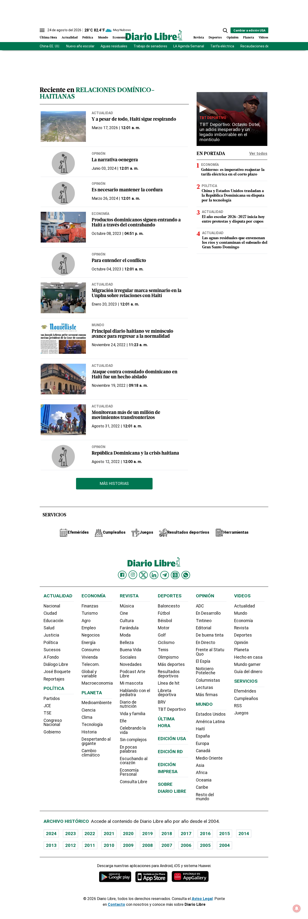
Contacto (116, 904)
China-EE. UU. (50, 46)
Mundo (103, 37)
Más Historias (114, 483)
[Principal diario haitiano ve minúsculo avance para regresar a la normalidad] (63, 338)
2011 (89, 845)
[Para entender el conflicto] (63, 263)
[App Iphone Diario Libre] (151, 876)
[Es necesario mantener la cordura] (63, 193)
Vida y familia (132, 713)
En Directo (205, 642)
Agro (86, 620)
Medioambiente (97, 702)
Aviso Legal (202, 898)
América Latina (210, 721)
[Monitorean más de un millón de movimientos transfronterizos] (63, 419)
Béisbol (165, 620)
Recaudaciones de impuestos (263, 46)
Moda (125, 635)
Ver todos (258, 153)
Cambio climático (91, 752)
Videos (263, 37)
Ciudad (50, 613)
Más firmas (207, 694)
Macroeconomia (97, 683)
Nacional (52, 606)
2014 (243, 833)
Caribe (202, 787)
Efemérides (245, 691)
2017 (186, 833)
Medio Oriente (209, 758)
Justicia (51, 635)
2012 (70, 845)
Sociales (128, 657)
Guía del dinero (248, 671)
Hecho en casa (248, 657)
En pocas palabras (128, 749)
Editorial (203, 627)
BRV (162, 702)
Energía (89, 642)
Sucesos (52, 649)
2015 (224, 833)
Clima (87, 717)
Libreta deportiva (167, 692)
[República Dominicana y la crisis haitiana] (63, 456)
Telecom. (91, 664)
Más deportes (171, 664)
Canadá (203, 750)
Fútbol (164, 613)
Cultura (127, 620)
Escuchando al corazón (134, 760)
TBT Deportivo (212, 118)
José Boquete (57, 671)
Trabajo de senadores (150, 46)
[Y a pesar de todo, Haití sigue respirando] (63, 126)
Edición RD (170, 751)
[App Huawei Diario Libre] (190, 876)
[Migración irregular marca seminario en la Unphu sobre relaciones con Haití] (63, 297)
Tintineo (204, 620)
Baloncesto (169, 606)
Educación (53, 620)
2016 (205, 833)
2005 (205, 845)
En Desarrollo (208, 613)
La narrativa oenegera (115, 160)
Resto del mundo (205, 796)
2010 (109, 845)
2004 (224, 845)
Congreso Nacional (53, 722)
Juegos (241, 713)
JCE (47, 705)
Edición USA (172, 738)
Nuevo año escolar (80, 46)
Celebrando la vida (133, 730)
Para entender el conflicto (119, 261)
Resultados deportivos (169, 673)
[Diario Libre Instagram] (132, 574)
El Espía (203, 661)
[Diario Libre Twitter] (143, 575)
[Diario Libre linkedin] (154, 575)
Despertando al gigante (96, 741)
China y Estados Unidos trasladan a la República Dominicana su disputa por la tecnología (233, 195)
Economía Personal (129, 772)
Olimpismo (168, 657)
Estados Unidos (211, 714)
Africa (201, 772)
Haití (200, 728)
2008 (147, 845)
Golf (162, 635)
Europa (202, 743)
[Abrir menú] (42, 30)
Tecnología (92, 724)
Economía (120, 37)
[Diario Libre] (154, 35)
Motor (163, 627)
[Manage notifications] (297, 908)
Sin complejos (133, 739)
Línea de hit (169, 683)
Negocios (91, 635)
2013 (51, 845)
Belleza (127, 642)
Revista (198, 37)
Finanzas (90, 606)
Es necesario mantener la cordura (127, 190)
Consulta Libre (133, 781)
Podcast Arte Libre (132, 673)
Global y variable (89, 673)
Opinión (232, 37)
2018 (166, 833)
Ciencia (89, 710)
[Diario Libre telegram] (164, 575)
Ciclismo (166, 642)
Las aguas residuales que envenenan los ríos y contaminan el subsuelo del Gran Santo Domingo (234, 242)
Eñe (123, 721)
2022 (89, 833)
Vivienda (90, 657)
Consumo (91, 649)
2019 (147, 833)
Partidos (52, 698)
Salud (49, 627)
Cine (124, 613)
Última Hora (48, 37)
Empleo (89, 627)
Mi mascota (131, 683)
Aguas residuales (114, 46)
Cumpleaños (246, 698)
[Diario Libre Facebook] (122, 575)
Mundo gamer (247, 664)
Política (87, 37)
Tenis (163, 649)
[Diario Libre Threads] (175, 575)
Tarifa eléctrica (222, 46)
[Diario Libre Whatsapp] (185, 575)
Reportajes (54, 679)
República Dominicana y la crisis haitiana (135, 453)
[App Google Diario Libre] (115, 876)
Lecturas (204, 687)
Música (127, 606)
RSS (238, 705)
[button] (225, 30)
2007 (166, 845)
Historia (89, 732)
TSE (47, 713)
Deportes (215, 37)
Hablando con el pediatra (135, 692)
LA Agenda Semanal (188, 46)
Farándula (129, 627)
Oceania (204, 780)
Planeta (248, 37)
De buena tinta (210, 635)
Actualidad (70, 37)
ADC (200, 606)
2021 (109, 833)
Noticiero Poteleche (205, 670)
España (203, 736)
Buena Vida (130, 649)
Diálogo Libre (56, 664)
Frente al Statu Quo (210, 651)
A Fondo (51, 657)
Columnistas (208, 680)
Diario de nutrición (128, 704)
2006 (186, 845)
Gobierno (52, 732)
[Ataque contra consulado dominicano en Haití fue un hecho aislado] (63, 379)
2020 (128, 833)
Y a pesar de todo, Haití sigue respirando (134, 119)
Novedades (131, 664)
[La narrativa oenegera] (63, 163)
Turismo (90, 613)
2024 (51, 833)
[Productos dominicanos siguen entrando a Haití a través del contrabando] (63, 227)
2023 (70, 833)
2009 (128, 845)
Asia (200, 765)
